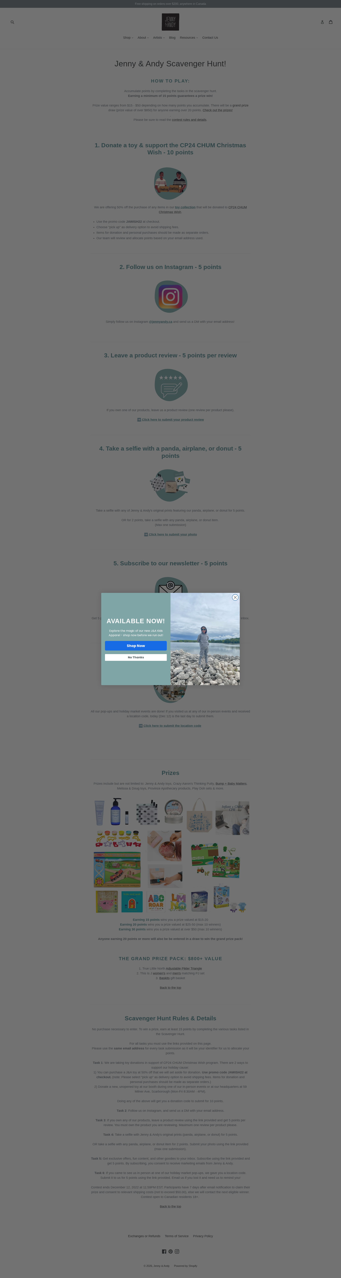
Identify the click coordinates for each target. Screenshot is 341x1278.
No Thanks (136, 657)
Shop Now (136, 645)
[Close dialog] (235, 597)
